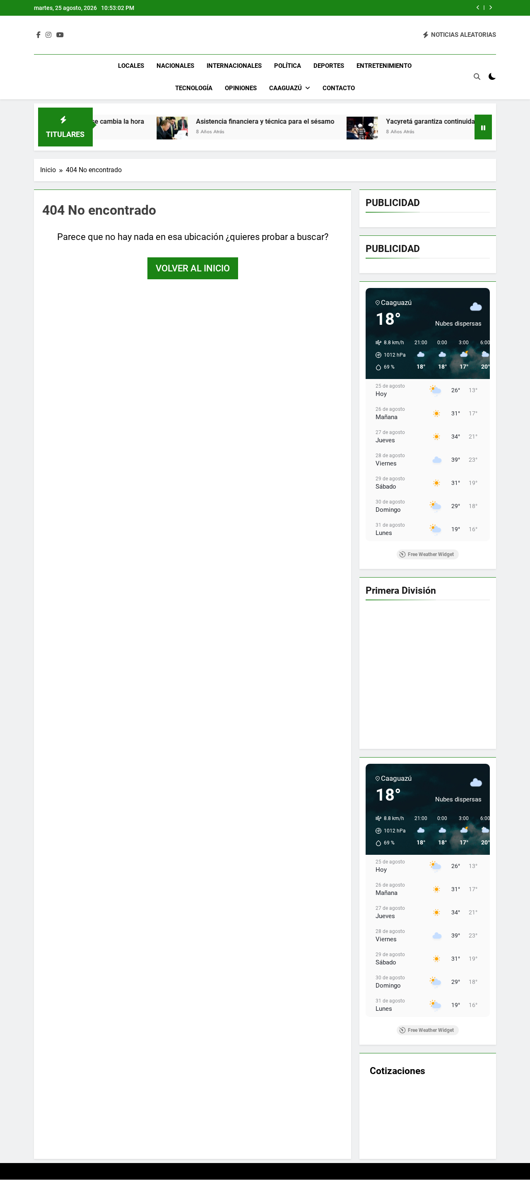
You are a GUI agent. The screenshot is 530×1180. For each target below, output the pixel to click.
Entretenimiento (384, 66)
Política (287, 66)
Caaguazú (285, 88)
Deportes (328, 66)
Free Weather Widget (431, 554)
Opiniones (241, 88)
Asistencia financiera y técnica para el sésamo (224, 121)
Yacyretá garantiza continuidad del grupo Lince (415, 121)
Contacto (339, 88)
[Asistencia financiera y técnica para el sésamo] (131, 132)
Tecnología (193, 88)
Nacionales (175, 66)
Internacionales (234, 66)
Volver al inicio (193, 268)
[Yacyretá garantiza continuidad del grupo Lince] (321, 132)
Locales (131, 66)
